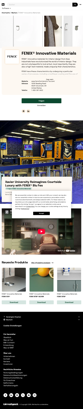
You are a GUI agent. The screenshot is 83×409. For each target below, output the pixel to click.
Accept (41, 213)
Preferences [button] (25, 208)
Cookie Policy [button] (30, 206)
